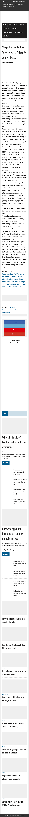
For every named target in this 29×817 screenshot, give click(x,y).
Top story (5, 694)
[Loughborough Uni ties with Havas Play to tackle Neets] (7, 564)
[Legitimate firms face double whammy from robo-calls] (14, 770)
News (10, 25)
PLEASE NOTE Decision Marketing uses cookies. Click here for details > (13, 5)
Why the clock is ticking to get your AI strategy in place (20, 482)
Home (4, 1)
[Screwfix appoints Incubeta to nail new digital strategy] (14, 522)
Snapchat (17, 310)
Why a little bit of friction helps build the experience (14, 442)
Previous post (15, 340)
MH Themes (22, 815)
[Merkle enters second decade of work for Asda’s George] (7, 594)
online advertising (8, 310)
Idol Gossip (6, 28)
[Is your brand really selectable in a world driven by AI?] (7, 473)
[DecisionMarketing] (14, 15)
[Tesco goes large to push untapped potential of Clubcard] (14, 744)
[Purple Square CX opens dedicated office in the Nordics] (7, 574)
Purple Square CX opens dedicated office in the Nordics (19, 573)
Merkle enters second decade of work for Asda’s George (19, 593)
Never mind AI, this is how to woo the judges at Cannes (19, 583)
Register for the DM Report (19, 1)
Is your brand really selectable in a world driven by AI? (18, 472)
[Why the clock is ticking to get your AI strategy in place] (7, 483)
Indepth (14, 28)
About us (6, 36)
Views (15, 25)
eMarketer (11, 307)
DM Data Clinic (18, 32)
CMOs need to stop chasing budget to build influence (19, 502)
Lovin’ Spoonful (7, 32)
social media (6, 312)
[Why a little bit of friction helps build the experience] (14, 430)
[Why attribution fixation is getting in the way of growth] (7, 493)
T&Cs (9, 1)
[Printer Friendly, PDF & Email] (6, 304)
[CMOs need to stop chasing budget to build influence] (7, 503)
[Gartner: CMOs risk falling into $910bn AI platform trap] (14, 796)
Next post (13, 343)
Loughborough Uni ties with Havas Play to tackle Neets (19, 563)
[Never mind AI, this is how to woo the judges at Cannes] (7, 584)
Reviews (22, 25)
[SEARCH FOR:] (14, 40)
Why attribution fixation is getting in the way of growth (19, 492)
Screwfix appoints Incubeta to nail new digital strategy (12, 533)
